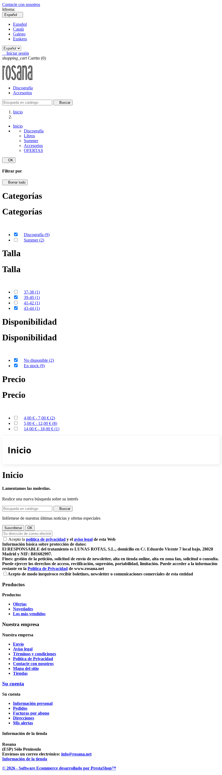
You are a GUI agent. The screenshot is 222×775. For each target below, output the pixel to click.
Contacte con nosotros (21, 4)
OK (8, 160)
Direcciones (23, 718)
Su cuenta (13, 683)
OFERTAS (33, 150)
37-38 (32, 292)
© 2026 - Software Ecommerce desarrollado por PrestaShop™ (59, 768)
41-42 (32, 303)
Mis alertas (23, 723)
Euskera (20, 39)
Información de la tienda (24, 759)
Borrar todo (14, 182)
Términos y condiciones (34, 654)
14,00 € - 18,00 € (41, 428)
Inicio (18, 126)
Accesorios (22, 92)
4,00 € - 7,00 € (39, 418)
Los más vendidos (29, 613)
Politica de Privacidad (33, 658)
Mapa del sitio (26, 668)
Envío (18, 644)
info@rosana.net (76, 754)
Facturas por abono (31, 713)
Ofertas (20, 604)
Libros (29, 135)
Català (18, 29)
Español (20, 24)
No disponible (39, 360)
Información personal (33, 703)
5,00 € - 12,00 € (40, 423)
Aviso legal (22, 649)
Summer (31, 140)
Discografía (23, 88)
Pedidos (20, 708)
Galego (19, 34)
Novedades (23, 609)
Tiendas (20, 673)
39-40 (32, 297)
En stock (34, 365)
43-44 (32, 308)
